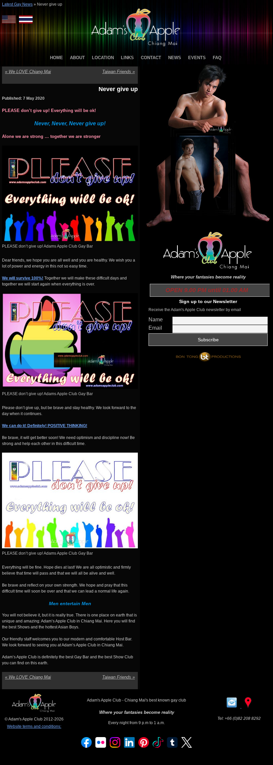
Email (155, 328)
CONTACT (151, 57)
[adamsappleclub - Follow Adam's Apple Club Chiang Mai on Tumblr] (172, 746)
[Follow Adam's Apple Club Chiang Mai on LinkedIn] (129, 746)
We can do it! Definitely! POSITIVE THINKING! (44, 425)
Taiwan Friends (118, 71)
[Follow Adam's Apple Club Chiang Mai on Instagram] (115, 746)
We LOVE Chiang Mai (28, 71)
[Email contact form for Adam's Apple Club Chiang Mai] (232, 706)
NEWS (174, 57)
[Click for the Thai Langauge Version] (26, 19)
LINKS (127, 57)
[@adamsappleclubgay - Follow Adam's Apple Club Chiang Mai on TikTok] (158, 746)
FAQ (217, 57)
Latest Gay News (17, 4)
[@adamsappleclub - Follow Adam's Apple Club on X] (186, 746)
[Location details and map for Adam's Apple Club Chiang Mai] (248, 706)
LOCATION (103, 57)
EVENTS (197, 57)
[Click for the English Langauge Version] (10, 19)
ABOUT (77, 57)
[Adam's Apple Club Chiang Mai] (137, 47)
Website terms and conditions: (34, 726)
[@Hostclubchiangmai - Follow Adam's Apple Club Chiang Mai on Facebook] (86, 746)
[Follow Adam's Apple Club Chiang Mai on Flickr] (101, 746)
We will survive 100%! (22, 278)
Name (155, 319)
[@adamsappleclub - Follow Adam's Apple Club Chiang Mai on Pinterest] (143, 746)
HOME (56, 57)
